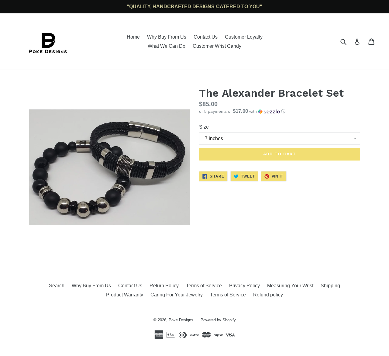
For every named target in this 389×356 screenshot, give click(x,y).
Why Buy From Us (166, 37)
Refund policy (268, 294)
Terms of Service (204, 285)
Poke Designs (181, 320)
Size (204, 127)
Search (56, 285)
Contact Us (206, 37)
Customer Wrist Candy (217, 46)
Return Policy (164, 285)
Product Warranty (124, 294)
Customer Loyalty (244, 37)
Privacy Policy (244, 285)
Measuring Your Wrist (290, 285)
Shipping (330, 285)
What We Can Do (166, 46)
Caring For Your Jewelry (176, 294)
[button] (279, 111)
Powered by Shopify (218, 320)
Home (133, 37)
